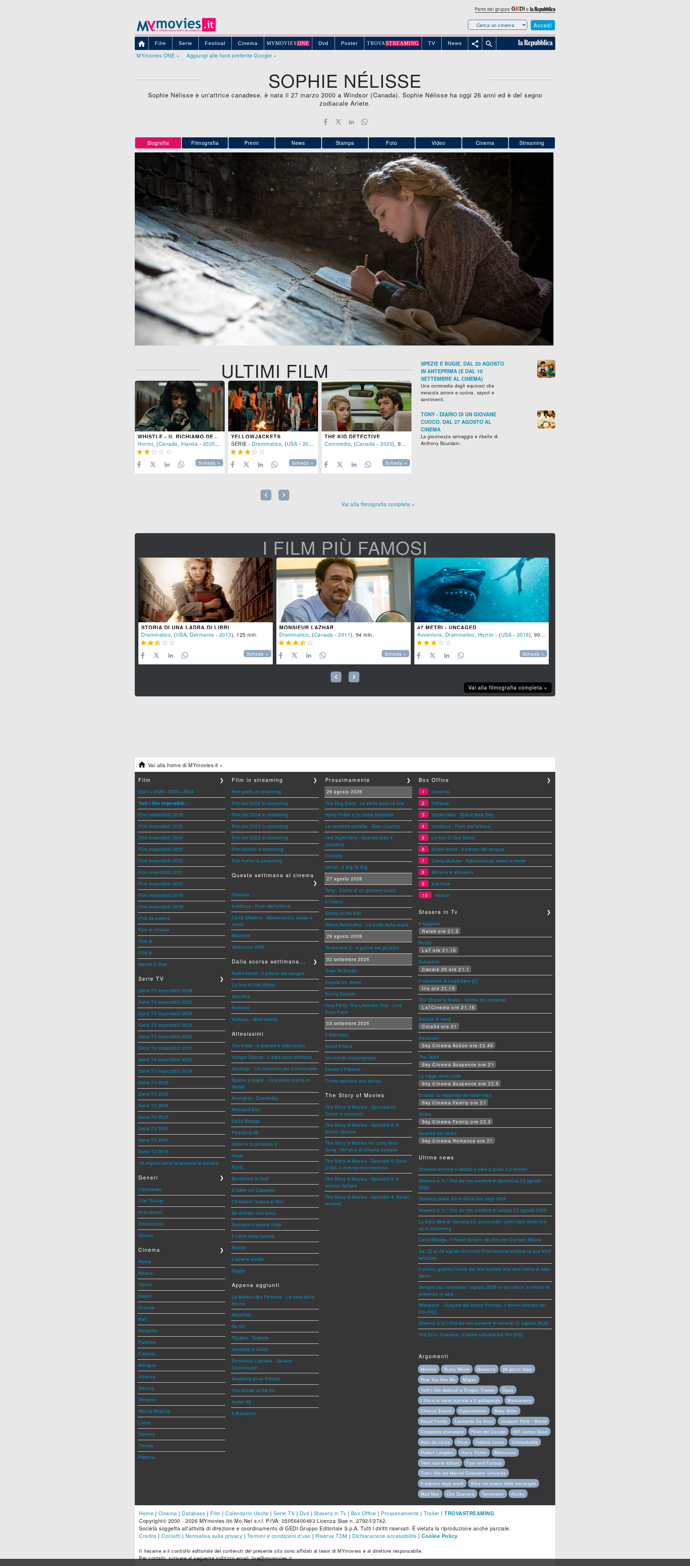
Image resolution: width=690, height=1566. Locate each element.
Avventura (429, 634)
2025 (209, 443)
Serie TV (284, 1513)
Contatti (170, 1535)
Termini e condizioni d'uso (279, 1535)
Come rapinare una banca (353, 1080)
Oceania (241, 894)
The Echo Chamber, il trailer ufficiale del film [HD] (471, 1334)
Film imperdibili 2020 (160, 883)
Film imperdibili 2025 (160, 826)
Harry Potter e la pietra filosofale (359, 814)
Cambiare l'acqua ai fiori (258, 1201)
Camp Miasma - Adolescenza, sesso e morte (479, 860)
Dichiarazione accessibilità (384, 1535)
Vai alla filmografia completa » (378, 504)
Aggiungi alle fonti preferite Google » (231, 55)
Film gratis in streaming (256, 791)
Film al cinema (153, 929)
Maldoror (241, 935)
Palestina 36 (245, 1132)
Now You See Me (438, 1379)
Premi (251, 142)
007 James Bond (530, 1431)
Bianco (239, 1247)
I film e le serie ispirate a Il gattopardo (460, 1400)
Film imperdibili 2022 (160, 860)
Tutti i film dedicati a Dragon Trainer (458, 1390)
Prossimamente (400, 1513)
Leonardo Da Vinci (474, 1421)
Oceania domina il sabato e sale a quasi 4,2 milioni (473, 1169)
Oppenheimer (473, 1411)
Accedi (543, 25)
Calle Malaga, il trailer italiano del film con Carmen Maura (480, 1239)
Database (193, 1513)
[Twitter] (338, 122)
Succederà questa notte (257, 1224)
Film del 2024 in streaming (260, 814)
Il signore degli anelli (442, 1483)
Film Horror (150, 1212)
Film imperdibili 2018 (160, 906)
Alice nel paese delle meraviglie (503, 1483)
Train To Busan (341, 970)
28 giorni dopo (517, 1369)
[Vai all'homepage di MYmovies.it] (176, 31)
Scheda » (209, 463)
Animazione (151, 1224)
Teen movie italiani (440, 1463)
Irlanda (189, 443)
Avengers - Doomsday (255, 1098)
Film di (145, 941)
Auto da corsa (435, 1442)
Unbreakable (525, 1442)
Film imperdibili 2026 (160, 814)
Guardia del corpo (438, 1133)
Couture (333, 855)
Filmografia (205, 142)
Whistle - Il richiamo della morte (192, 436)
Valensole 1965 (248, 947)
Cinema (485, 142)
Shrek (425, 1114)
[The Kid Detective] (366, 406)
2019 (523, 634)
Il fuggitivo (430, 923)
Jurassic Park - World (524, 1421)
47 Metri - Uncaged (447, 627)
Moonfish (241, 1314)
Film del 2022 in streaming (260, 837)
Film (215, 1513)
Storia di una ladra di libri (185, 627)
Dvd (304, 1513)
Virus (462, 1442)
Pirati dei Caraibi (488, 1431)
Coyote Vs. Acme (343, 982)
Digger (239, 1270)
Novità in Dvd (152, 964)
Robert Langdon (437, 1452)
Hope (237, 1155)
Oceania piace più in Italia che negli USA (462, 1198)
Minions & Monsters (452, 872)
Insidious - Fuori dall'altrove (261, 906)
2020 (386, 443)
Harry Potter (474, 1452)
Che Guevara (460, 1494)
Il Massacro (244, 1413)
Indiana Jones (490, 1442)
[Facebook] (325, 122)
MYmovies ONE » (158, 55)
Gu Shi (239, 1326)
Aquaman (429, 1038)
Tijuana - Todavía (250, 1337)
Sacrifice (241, 996)
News (298, 142)
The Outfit (429, 1057)
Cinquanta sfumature (442, 1431)
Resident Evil (246, 1109)
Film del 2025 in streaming (260, 803)
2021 (309, 443)
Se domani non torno (254, 1213)
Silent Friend (339, 1046)
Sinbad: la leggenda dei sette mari (455, 1095)
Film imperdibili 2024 (160, 837)
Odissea (440, 803)
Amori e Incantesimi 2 (255, 1144)
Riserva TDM (332, 1535)
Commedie (149, 1189)
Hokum (442, 895)
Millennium (505, 1452)
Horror (145, 443)
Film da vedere (154, 918)
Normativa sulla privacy (214, 1535)
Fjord (237, 1167)
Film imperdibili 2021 (160, 872)
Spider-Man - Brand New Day (462, 814)
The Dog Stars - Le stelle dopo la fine (364, 803)
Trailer (432, 1513)
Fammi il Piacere (343, 1069)
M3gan (470, 1379)
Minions (429, 1369)
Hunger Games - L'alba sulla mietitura (272, 1057)
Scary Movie (457, 1369)
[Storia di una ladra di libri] (205, 590)
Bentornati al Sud (250, 1178)
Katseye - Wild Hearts (255, 1019)
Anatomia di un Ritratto (256, 1378)
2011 (344, 634)
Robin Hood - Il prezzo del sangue (268, 973)
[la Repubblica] (542, 9)
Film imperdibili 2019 (160, 895)
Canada (168, 443)
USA (292, 443)
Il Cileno (334, 901)
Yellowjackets (256, 436)
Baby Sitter (506, 1411)
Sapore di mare (435, 1019)
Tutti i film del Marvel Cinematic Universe (463, 1473)
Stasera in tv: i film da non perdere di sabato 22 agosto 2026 (483, 1210)
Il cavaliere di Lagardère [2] (448, 980)
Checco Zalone (436, 1411)
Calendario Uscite (247, 1513)
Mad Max (430, 1494)
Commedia (338, 443)
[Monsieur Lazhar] (343, 590)
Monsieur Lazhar (306, 627)
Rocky (425, 942)
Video (439, 142)
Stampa (345, 142)
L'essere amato (248, 1259)
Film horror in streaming (257, 860)
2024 (188, 791)
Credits (148, 1535)
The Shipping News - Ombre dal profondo (463, 1000)
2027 (143, 791)
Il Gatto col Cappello (253, 1190)
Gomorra (486, 1369)
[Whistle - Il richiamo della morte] (180, 406)
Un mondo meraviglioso (350, 1057)
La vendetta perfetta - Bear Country (362, 826)
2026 (158, 791)
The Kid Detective (352, 436)
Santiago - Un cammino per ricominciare (274, 1068)
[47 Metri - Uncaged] (481, 590)
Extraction (429, 961)
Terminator (493, 1494)
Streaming (531, 142)
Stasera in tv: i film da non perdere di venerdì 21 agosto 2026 (483, 1323)
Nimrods (241, 1007)
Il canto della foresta (253, 1236)
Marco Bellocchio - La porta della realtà (367, 924)
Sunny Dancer (340, 993)
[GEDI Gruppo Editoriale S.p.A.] (518, 9)
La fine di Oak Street (253, 984)
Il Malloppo (337, 1034)
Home (146, 1513)
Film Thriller (151, 1201)
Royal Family (434, 1421)
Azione (145, 1235)
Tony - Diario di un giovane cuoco (361, 890)
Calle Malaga (246, 1121)
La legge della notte (440, 1076)
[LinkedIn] (351, 122)
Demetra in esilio (250, 1349)
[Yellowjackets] (273, 406)
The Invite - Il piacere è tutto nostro (268, 1045)
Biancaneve (519, 1400)
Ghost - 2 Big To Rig (346, 867)
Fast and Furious (484, 1463)
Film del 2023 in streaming (260, 826)
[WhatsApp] (364, 122)
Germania (202, 634)
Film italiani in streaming (258, 849)
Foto (391, 142)
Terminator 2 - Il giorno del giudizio (362, 947)
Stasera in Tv (330, 1513)
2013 (225, 634)
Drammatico (266, 443)
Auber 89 (241, 1401)
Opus (508, 1390)
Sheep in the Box (343, 913)
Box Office (363, 1513)
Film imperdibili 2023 (160, 849)
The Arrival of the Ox (253, 1390)
